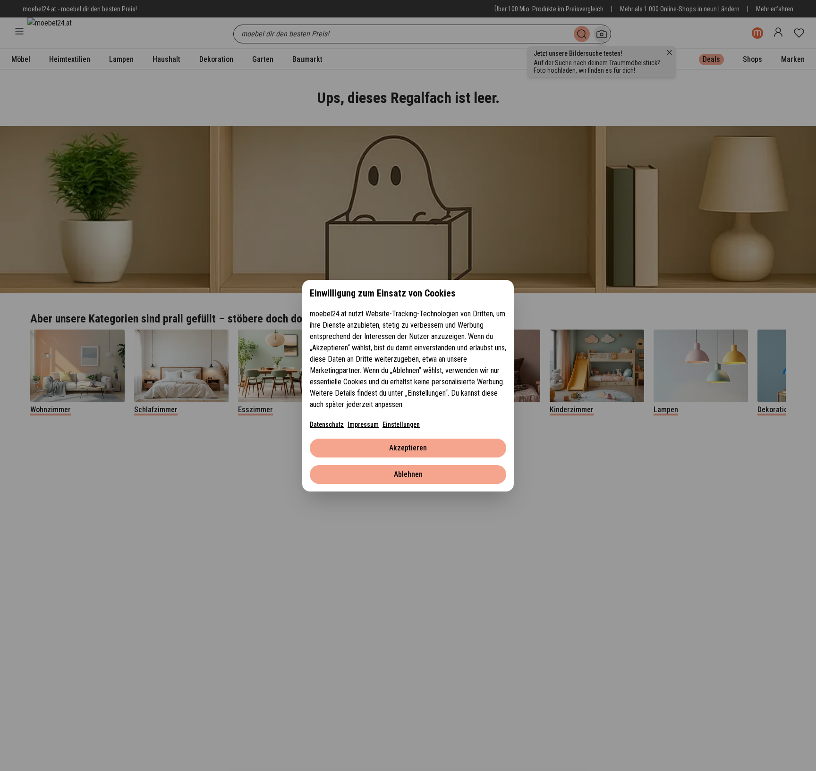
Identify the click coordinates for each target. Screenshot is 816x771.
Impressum (363, 424)
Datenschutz (327, 424)
